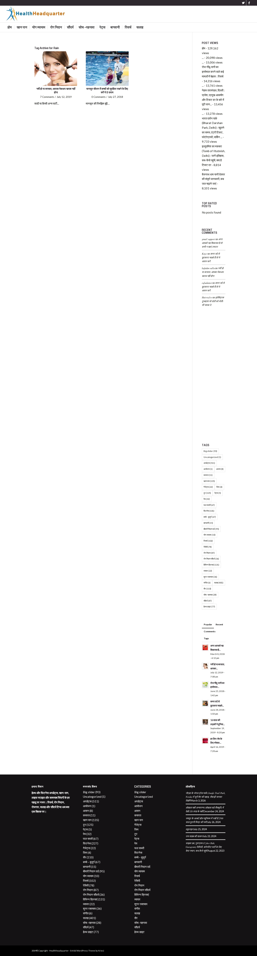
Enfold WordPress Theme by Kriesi (87, 950)
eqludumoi (207, 282)
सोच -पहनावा (210, 594)
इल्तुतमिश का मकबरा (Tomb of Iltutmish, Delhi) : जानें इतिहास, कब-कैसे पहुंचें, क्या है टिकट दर (213, 156)
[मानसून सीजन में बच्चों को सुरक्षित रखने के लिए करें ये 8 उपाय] (107, 68)
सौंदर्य (208, 600)
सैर (207, 588)
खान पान (209, 481)
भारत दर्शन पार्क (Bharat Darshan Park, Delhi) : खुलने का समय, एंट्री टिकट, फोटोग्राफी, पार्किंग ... (213, 128)
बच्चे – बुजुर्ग (89, 862)
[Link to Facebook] (249, 3)
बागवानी (208, 523)
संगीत (207, 582)
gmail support (208, 239)
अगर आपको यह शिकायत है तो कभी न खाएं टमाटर (212, 242)
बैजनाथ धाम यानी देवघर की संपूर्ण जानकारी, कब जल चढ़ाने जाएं (213, 179)
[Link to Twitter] (243, 3)
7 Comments (47, 96)
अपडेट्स (209, 463)
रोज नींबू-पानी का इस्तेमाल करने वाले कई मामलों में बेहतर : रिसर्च (213, 71)
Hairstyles (207, 297)
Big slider (210, 451)
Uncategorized (212, 457)
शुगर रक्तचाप (210, 577)
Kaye (204, 253)
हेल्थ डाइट (209, 606)
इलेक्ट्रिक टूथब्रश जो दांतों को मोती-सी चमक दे (213, 301)
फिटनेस (209, 511)
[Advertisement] (213, 375)
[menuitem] (9, 27)
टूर (207, 493)
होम (203, 48)
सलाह (218, 582)
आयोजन (208, 469)
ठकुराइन (189, 829)
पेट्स (217, 493)
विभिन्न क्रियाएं (211, 564)
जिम (219, 487)
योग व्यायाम (209, 534)
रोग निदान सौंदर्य (211, 558)
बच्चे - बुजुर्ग (210, 517)
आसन (220, 469)
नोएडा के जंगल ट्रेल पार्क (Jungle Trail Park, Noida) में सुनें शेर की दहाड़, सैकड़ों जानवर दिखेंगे (205, 796)
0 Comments (98, 96)
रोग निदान (209, 553)
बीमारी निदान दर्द (211, 529)
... (203, 57)
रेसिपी (208, 547)
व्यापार (208, 570)
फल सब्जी (209, 505)
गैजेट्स (208, 487)
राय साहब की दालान (194, 836)
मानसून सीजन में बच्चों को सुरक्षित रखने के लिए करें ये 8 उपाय (107, 90)
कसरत (208, 475)
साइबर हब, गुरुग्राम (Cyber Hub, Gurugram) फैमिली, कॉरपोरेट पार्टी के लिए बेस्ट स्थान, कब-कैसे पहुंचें (204, 846)
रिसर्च (208, 541)
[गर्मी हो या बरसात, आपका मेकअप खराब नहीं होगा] (55, 68)
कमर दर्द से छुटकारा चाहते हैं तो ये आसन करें (211, 257)
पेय (207, 499)
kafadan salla (208, 268)
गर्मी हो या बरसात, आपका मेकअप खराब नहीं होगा (55, 90)
